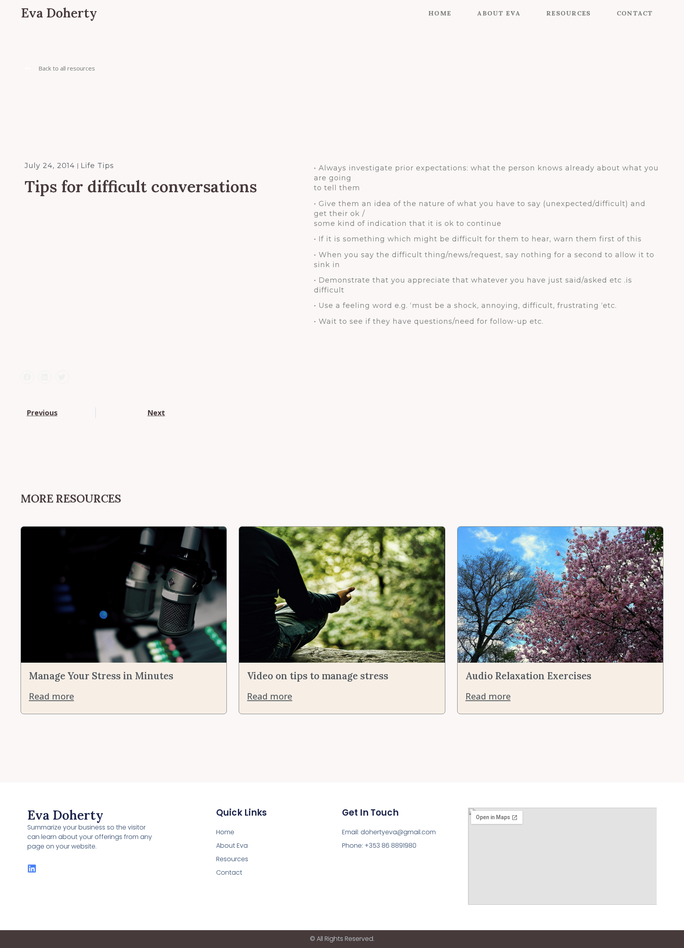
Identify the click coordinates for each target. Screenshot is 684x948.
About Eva (499, 13)
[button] (60, 68)
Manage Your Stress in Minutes (101, 676)
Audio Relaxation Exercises (528, 676)
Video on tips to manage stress (317, 676)
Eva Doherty (59, 13)
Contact (635, 13)
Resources (568, 13)
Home (439, 13)
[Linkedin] (31, 868)
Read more (51, 696)
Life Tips (97, 165)
